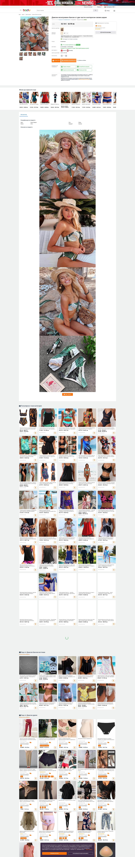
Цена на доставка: (56, 52)
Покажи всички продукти (24, 685)
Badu (20, 14)
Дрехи (23, 14)
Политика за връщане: (54, 75)
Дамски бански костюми (36, 14)
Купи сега (56, 60)
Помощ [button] (99, 7)
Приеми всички (54, 853)
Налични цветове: (55, 28)
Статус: (53, 41)
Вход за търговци (88, 7)
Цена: (53, 23)
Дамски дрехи (28, 14)
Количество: (54, 55)
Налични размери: (54, 33)
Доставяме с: (54, 50)
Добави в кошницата (69, 60)
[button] (20, 10)
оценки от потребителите (64, 19)
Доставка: (54, 46)
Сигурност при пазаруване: (55, 66)
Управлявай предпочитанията (80, 853)
